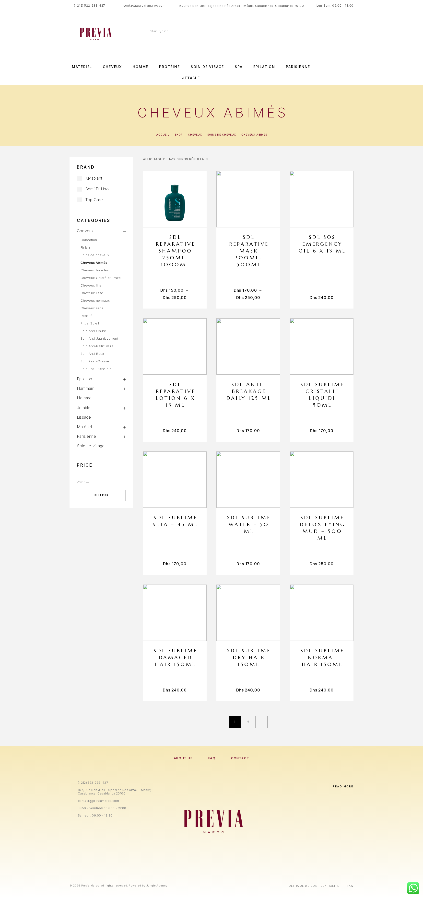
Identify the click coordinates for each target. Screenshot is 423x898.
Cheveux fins (91, 285)
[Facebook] (321, 72)
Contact (240, 758)
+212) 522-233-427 (90, 5)
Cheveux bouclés (95, 270)
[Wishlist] (340, 32)
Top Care (94, 199)
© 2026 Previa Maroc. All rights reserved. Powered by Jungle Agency (118, 885)
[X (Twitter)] (217, 863)
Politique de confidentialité (313, 885)
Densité (87, 316)
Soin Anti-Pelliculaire (97, 346)
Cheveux (112, 67)
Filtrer (101, 495)
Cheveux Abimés (94, 263)
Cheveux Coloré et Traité (101, 278)
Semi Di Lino (97, 188)
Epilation (264, 67)
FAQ (212, 758)
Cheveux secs (92, 308)
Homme (140, 67)
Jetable (191, 78)
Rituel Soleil (90, 323)
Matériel (82, 67)
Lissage (84, 417)
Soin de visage (207, 67)
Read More (343, 786)
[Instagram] (331, 72)
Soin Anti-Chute (93, 331)
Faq (350, 885)
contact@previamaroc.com (144, 5)
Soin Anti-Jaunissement (99, 338)
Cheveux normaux (95, 300)
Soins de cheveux (221, 134)
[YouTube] (351, 72)
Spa (238, 67)
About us (183, 758)
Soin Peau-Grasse (95, 361)
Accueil (162, 134)
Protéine (169, 67)
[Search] (270, 31)
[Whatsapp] (341, 72)
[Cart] (351, 32)
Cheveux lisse (92, 293)
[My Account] (329, 33)
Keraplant (93, 178)
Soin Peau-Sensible (96, 369)
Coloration (89, 240)
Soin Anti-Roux (92, 354)
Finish (85, 247)
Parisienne (298, 67)
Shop (179, 134)
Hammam (85, 388)
